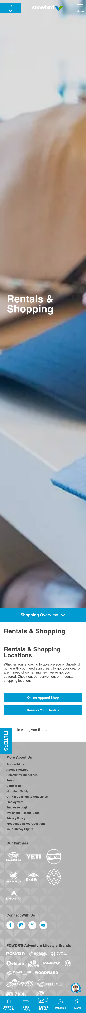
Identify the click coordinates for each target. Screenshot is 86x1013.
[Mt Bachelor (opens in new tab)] (33, 963)
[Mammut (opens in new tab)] (13, 877)
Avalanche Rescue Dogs (23, 813)
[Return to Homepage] (47, 8)
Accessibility (15, 764)
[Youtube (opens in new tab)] (43, 925)
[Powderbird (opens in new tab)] (18, 973)
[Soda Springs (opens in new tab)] (67, 963)
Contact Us (14, 786)
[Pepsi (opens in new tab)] (53, 856)
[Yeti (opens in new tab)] (33, 856)
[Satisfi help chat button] (76, 988)
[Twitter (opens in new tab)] (32, 925)
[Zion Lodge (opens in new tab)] (16, 995)
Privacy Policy (15, 818)
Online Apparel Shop (43, 698)
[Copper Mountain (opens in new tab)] (59, 954)
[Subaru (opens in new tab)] (13, 856)
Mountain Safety (17, 791)
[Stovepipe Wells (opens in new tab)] (49, 983)
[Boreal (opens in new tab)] (38, 953)
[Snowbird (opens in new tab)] (51, 963)
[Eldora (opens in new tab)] (15, 963)
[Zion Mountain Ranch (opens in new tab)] (39, 995)
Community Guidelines (22, 775)
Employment (14, 802)
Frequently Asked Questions (26, 823)
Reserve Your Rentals (43, 710)
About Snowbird (17, 769)
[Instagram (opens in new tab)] (21, 925)
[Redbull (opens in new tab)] (33, 877)
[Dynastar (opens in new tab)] (13, 895)
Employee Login (17, 807)
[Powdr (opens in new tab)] (15, 953)
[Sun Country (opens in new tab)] (19, 983)
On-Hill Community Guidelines (27, 796)
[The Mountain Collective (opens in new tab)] (53, 877)
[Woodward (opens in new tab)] (46, 972)
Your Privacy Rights (19, 829)
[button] (25, 1004)
